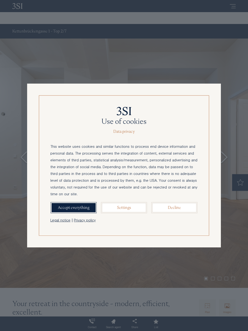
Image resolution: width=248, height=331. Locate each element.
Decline (174, 207)
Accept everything (73, 207)
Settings (124, 207)
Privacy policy (85, 221)
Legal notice (60, 221)
